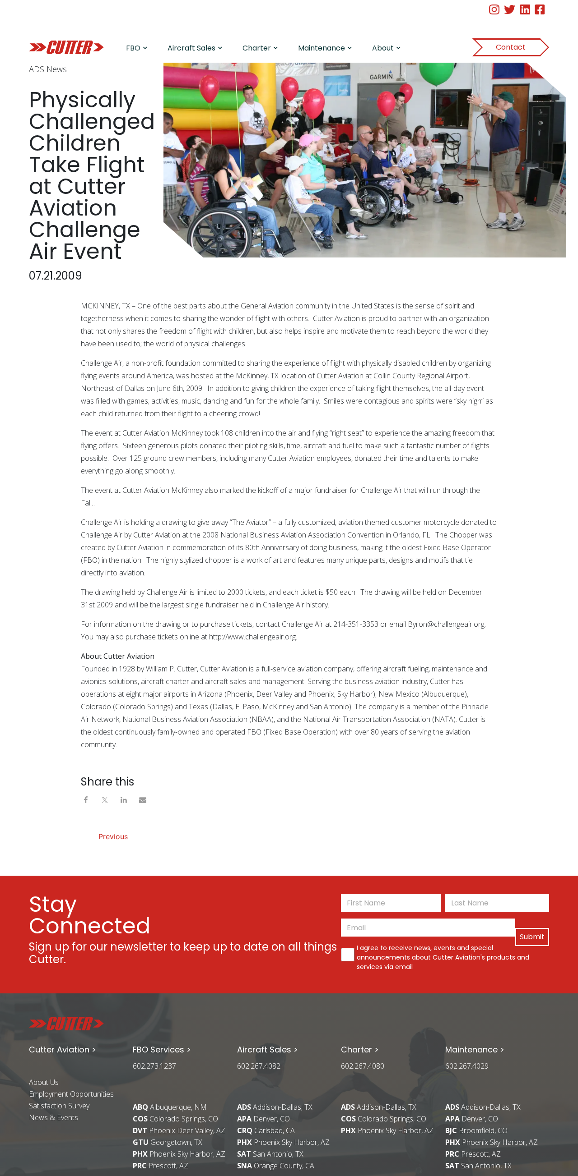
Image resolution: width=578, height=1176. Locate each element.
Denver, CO (263, 1119)
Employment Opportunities (71, 1094)
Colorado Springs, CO (175, 1119)
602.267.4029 (467, 1066)
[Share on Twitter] (107, 799)
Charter (256, 48)
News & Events (53, 1117)
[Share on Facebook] (88, 799)
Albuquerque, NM (170, 1107)
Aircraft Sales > (267, 1049)
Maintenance (321, 48)
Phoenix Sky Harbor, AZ (179, 1154)
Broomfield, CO (476, 1130)
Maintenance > (474, 1049)
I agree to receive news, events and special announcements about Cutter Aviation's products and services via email (443, 957)
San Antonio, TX (270, 1154)
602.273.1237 (154, 1066)
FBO (133, 48)
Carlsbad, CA (266, 1130)
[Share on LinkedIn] (126, 799)
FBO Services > (162, 1049)
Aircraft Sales (191, 48)
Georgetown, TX (167, 1142)
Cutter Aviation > (62, 1049)
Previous (113, 836)
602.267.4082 (258, 1066)
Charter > (360, 1049)
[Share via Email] (142, 799)
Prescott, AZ (160, 1166)
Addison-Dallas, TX (274, 1107)
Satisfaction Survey (59, 1106)
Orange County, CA (275, 1166)
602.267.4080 (362, 1066)
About (383, 48)
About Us (44, 1082)
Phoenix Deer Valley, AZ (179, 1130)
